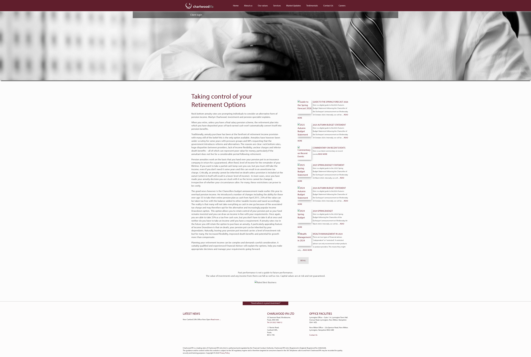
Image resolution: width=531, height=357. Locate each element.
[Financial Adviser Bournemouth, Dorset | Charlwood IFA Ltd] (199, 5)
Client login (196, 14)
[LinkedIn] (263, 343)
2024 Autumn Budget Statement (329, 188)
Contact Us (313, 335)
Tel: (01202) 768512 (274, 322)
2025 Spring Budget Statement (328, 165)
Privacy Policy (225, 353)
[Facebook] (267, 343)
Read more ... (216, 319)
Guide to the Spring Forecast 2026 (330, 101)
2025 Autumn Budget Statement (329, 124)
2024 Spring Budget (323, 210)
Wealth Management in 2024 (328, 233)
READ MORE (322, 154)
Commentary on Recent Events (329, 147)
